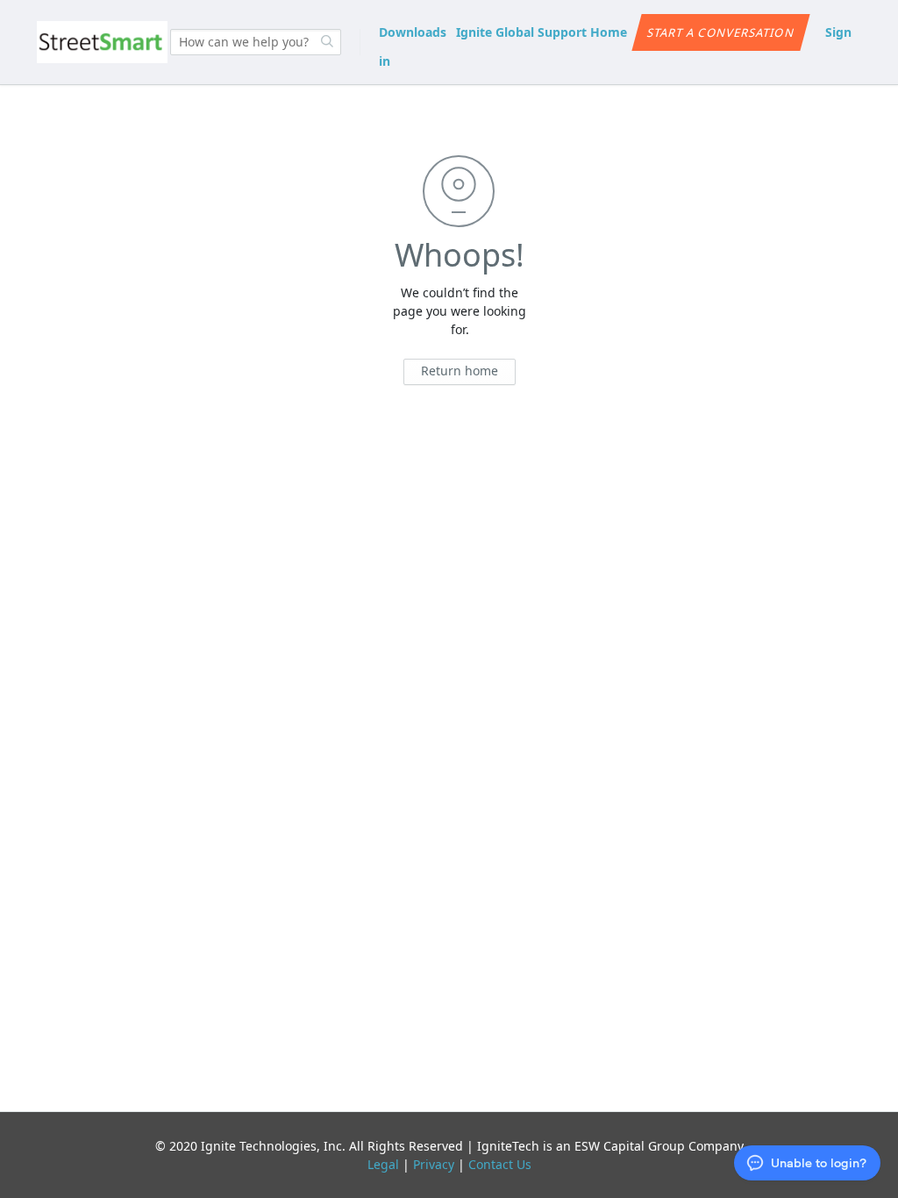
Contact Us (499, 1164)
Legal (383, 1164)
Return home (459, 370)
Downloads (412, 32)
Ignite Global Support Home (541, 32)
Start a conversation (721, 32)
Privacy (433, 1164)
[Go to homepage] (102, 42)
